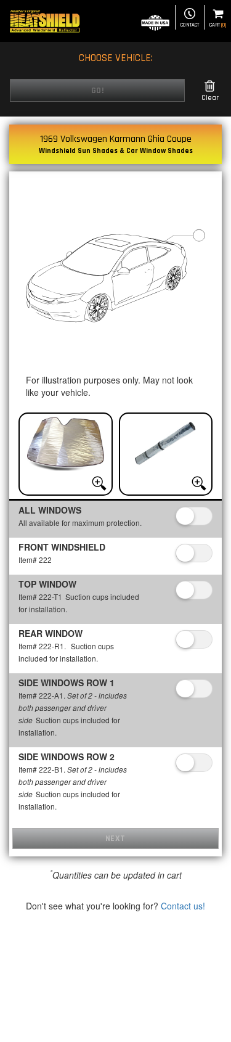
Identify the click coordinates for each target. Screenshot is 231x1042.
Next (115, 838)
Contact (189, 25)
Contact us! (183, 906)
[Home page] (44, 21)
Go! (97, 90)
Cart (217, 25)
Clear (210, 97)
